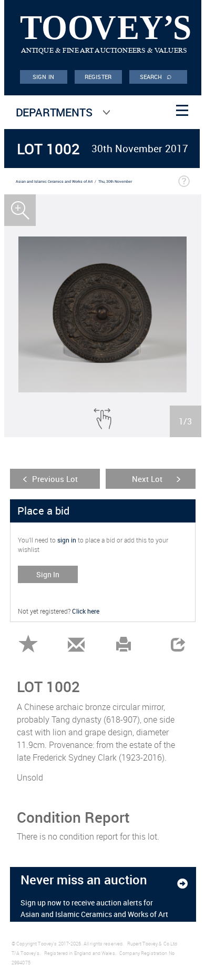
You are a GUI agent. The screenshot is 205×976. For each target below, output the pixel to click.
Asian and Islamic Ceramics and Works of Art (54, 181)
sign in (66, 540)
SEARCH (156, 76)
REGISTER (98, 77)
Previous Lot (55, 479)
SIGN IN (43, 77)
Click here (85, 611)
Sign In (47, 574)
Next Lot (147, 479)
